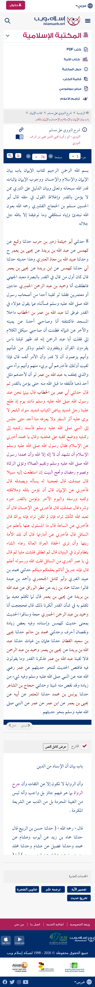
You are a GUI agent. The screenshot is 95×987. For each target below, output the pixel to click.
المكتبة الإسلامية (53, 35)
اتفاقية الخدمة (55, 924)
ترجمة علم (53, 889)
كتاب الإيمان (35, 113)
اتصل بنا (35, 924)
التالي (13, 726)
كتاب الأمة (72, 59)
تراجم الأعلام (70, 98)
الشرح (75, 745)
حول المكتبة (71, 69)
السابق (24, 726)
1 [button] (78, 156)
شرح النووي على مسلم (59, 113)
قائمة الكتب (72, 79)
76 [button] (43, 157)
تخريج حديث (79, 898)
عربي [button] (82, 6)
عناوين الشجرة (27, 889)
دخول (14, 5)
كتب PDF (74, 49)
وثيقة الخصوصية (80, 924)
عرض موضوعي (70, 89)
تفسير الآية (78, 889)
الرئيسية (81, 113)
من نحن (19, 924)
